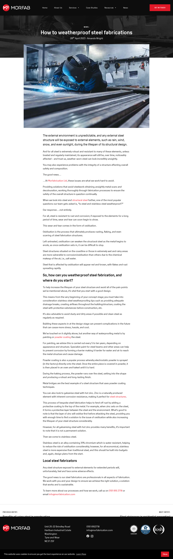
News (125, 7)
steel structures (118, 396)
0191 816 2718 (115, 490)
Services (73, 7)
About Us (58, 7)
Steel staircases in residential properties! (145, 516)
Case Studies (92, 7)
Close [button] (165, 554)
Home (44, 7)
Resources (109, 7)
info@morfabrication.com (62, 494)
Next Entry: (164, 512)
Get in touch (159, 7)
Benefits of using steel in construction (26, 516)
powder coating (63, 337)
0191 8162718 (92, 526)
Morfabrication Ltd (57, 180)
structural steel (80, 200)
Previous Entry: (10, 512)
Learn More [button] (81, 554)
